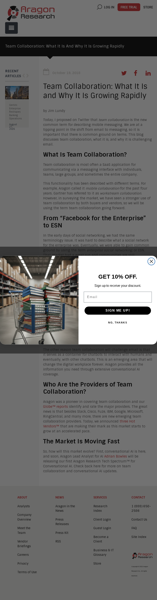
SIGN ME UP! (117, 310)
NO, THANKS (117, 322)
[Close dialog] (151, 261)
